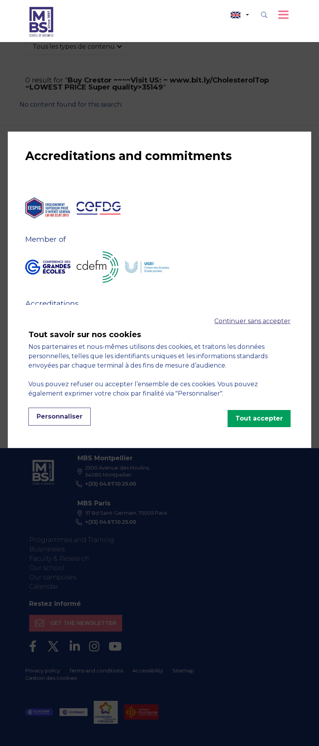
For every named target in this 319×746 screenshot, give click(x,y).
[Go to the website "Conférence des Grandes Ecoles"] (47, 267)
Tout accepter (259, 418)
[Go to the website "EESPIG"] (47, 207)
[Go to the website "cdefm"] (97, 267)
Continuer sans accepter (252, 321)
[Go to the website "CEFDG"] (99, 208)
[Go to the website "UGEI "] (147, 267)
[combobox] (240, 15)
